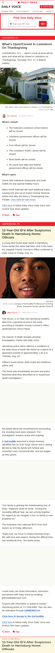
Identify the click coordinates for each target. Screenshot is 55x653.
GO (43, 24)
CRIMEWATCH (32, 610)
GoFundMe (10, 441)
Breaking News (7, 11)
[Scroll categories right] (53, 11)
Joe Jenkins (12, 116)
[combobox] (22, 24)
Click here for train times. (23, 199)
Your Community (22, 11)
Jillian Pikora (12, 313)
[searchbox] (24, 24)
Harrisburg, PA (11, 224)
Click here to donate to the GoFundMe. (23, 616)
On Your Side (37, 11)
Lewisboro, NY (10, 38)
